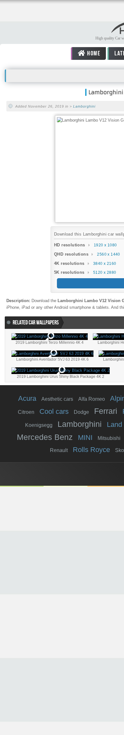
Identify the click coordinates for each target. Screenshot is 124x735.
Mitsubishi (109, 438)
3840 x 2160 (104, 263)
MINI (85, 438)
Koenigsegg (38, 425)
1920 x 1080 (105, 245)
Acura (27, 398)
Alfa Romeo (91, 399)
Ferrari (105, 410)
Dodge (81, 412)
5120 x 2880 (104, 272)
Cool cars (54, 411)
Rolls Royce (91, 450)
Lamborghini (84, 106)
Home (93, 53)
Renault (59, 450)
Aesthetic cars (57, 399)
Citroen (26, 412)
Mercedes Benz (45, 437)
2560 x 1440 (108, 254)
